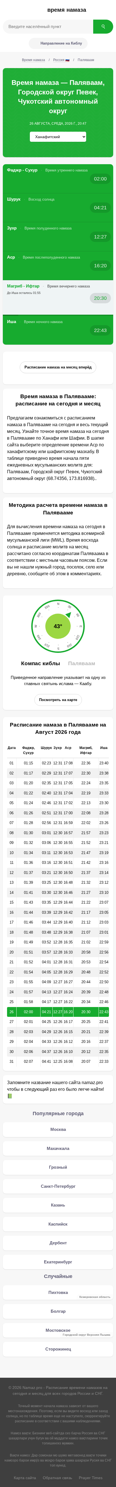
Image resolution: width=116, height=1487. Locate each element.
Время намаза (66, 10)
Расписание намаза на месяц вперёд (58, 367)
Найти (103, 27)
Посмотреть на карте (58, 700)
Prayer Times (90, 1478)
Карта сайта (25, 1478)
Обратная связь (57, 1478)
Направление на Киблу (61, 43)
